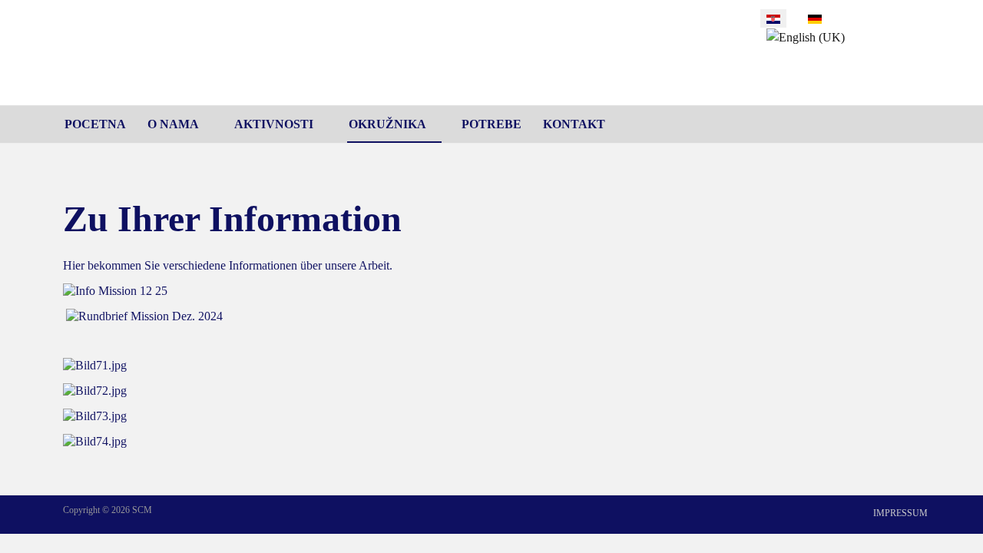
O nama (173, 124)
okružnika (387, 124)
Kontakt (574, 124)
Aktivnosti (273, 124)
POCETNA (95, 124)
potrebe (491, 124)
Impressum (900, 513)
